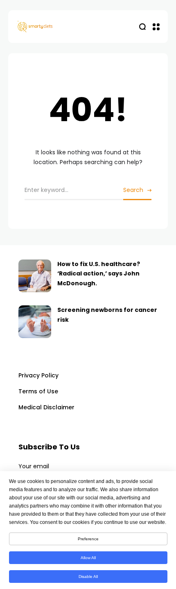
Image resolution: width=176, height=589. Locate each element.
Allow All (88, 557)
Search (133, 190)
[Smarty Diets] (52, 27)
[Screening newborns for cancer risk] (34, 321)
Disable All (88, 576)
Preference (88, 539)
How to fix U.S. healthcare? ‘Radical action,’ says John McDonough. (98, 274)
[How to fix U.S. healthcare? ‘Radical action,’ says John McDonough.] (34, 276)
